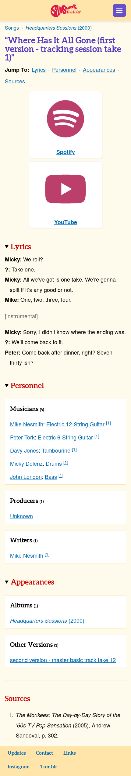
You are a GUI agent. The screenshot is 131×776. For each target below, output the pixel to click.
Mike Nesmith (26, 424)
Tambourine (56, 450)
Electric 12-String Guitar (75, 424)
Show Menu (119, 10)
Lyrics (39, 69)
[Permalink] (39, 247)
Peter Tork (22, 437)
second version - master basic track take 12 (63, 660)
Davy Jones (24, 450)
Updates (17, 753)
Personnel (64, 69)
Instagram (19, 766)
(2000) (47, 620)
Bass (51, 476)
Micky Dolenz (26, 463)
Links (69, 753)
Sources (15, 81)
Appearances (99, 69)
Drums (54, 463)
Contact (44, 753)
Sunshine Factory (66, 10)
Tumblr (48, 766)
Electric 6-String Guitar (65, 437)
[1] (108, 423)
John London (26, 476)
